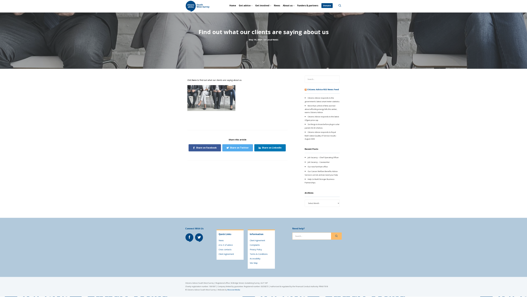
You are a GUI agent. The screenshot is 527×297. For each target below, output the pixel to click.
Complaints (255, 245)
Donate (327, 5)
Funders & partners (307, 5)
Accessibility (255, 258)
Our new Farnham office (318, 166)
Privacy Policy (256, 249)
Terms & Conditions (259, 254)
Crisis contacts (225, 249)
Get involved (262, 5)
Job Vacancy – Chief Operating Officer (323, 157)
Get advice (245, 5)
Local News (272, 39)
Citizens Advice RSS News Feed (323, 89)
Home (232, 5)
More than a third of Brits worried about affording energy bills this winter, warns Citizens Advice (321, 109)
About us (288, 5)
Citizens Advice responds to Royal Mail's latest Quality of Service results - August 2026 (321, 135)
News (277, 5)
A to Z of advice (226, 245)
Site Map (254, 263)
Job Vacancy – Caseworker (319, 162)
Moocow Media (233, 289)
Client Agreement (226, 254)
